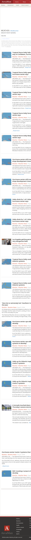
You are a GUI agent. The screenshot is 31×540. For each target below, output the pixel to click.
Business (3, 5)
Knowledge (18, 529)
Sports (17, 533)
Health (17, 5)
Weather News (22, 57)
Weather (14, 57)
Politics (18, 531)
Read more (16, 130)
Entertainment (10, 5)
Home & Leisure (25, 5)
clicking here (8, 46)
